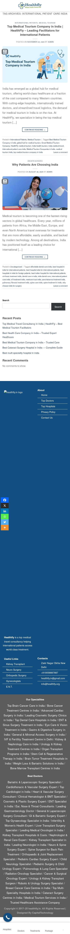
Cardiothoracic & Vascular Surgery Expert (31, 787)
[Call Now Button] (7, 917)
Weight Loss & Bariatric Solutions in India (38, 763)
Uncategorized (35, 161)
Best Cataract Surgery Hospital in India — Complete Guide (32, 347)
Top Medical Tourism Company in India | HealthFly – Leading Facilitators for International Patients (35, 30)
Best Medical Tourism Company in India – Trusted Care (30, 342)
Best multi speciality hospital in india (20, 352)
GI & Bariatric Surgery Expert (47, 816)
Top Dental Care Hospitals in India (35, 720)
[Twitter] (5, 522)
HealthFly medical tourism (21, 145)
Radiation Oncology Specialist (23, 873)
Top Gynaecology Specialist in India (27, 820)
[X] (5, 505)
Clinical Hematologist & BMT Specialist (42, 796)
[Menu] (4, 5)
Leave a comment (60, 152)
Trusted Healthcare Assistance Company (35, 902)
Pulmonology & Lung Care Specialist (45, 869)
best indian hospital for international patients (48, 273)
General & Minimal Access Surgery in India (38, 734)
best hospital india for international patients (42, 270)
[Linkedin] (5, 511)
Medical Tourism (47, 23)
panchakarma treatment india (53, 279)
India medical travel (56, 145)
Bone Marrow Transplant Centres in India (35, 768)
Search (5, 300)
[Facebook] (5, 500)
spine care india (36, 282)
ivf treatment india (18, 279)
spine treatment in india (52, 282)
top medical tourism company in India (28, 152)
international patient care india (14, 149)
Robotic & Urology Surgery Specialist (40, 883)
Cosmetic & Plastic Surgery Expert (24, 801)
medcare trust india (33, 279)
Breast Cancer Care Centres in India (28, 888)
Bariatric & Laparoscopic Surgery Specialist (34, 782)
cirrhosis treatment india (11, 276)
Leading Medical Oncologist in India (41, 830)
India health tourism (40, 145)
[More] (5, 527)
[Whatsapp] (5, 516)
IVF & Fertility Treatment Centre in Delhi (28, 739)
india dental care (44, 276)
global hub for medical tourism (29, 142)
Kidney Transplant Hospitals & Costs (25, 835)
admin (51, 42)
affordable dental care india (41, 266)
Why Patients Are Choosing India (35, 164)
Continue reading (35, 129)
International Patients (26, 23)
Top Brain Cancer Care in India (26, 705)
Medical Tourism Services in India (45, 897)
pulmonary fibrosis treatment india (15, 282)
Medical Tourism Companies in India (41, 149)
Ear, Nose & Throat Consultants (34, 806)
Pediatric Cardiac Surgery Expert (38, 859)
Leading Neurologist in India (29, 845)
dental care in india (29, 276)
